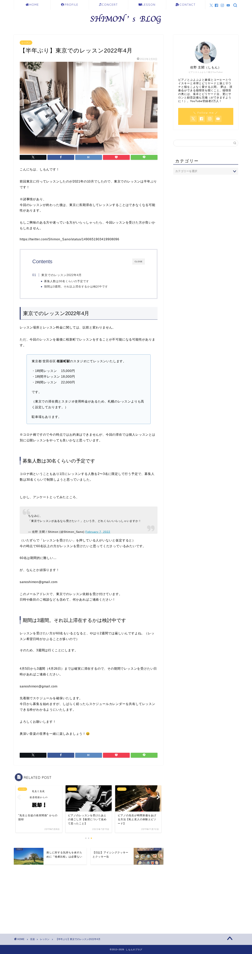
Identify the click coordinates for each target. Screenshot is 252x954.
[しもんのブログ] (125, 24)
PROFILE (71, 5)
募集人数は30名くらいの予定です (66, 281)
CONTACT (188, 5)
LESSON (149, 5)
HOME (34, 5)
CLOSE (139, 261)
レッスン (26, 42)
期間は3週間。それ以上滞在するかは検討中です (76, 286)
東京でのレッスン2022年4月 (61, 274)
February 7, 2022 (97, 531)
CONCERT (110, 5)
